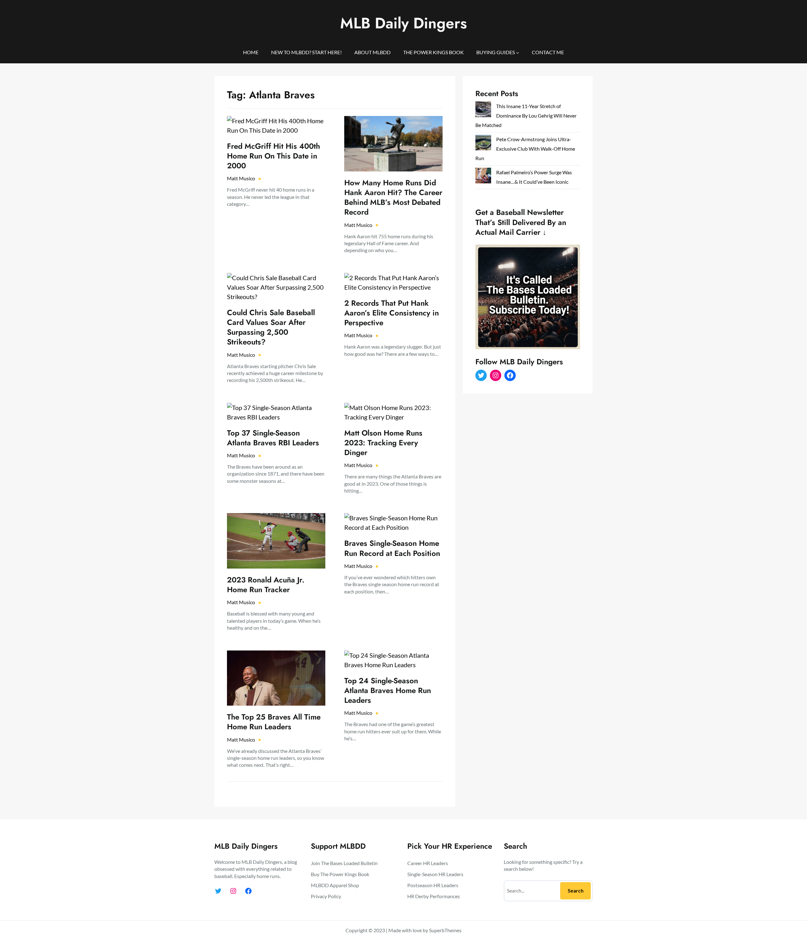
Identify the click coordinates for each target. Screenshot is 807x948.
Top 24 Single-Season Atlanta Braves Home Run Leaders (387, 690)
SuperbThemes (445, 930)
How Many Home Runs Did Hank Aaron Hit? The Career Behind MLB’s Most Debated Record (393, 197)
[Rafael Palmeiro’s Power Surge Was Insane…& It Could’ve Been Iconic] (483, 177)
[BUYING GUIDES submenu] (517, 52)
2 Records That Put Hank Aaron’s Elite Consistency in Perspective (391, 313)
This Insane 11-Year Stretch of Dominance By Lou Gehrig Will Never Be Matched (526, 115)
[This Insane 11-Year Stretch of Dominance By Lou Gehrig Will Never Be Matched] (483, 110)
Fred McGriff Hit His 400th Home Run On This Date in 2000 (273, 156)
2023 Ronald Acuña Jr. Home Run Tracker (266, 584)
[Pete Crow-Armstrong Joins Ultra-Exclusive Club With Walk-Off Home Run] (483, 144)
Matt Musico (241, 178)
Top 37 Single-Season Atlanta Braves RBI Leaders (273, 438)
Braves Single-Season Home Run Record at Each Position (392, 548)
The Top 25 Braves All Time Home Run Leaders (274, 721)
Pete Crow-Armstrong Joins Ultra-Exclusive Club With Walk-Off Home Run (525, 148)
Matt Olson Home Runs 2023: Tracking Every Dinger (383, 443)
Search (575, 890)
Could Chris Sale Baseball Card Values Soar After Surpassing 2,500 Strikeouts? (271, 327)
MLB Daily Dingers (403, 23)
